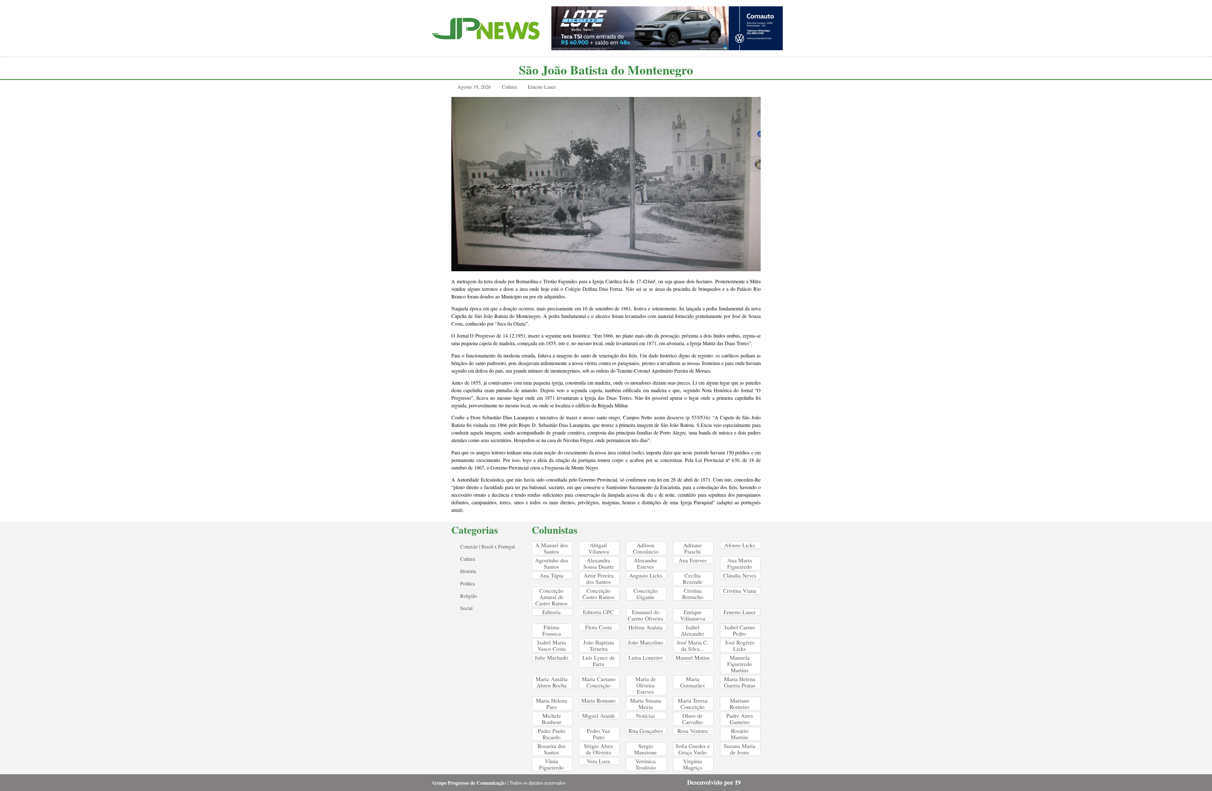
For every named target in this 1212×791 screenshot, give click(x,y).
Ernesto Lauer (542, 86)
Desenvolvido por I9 (714, 782)
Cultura (509, 86)
